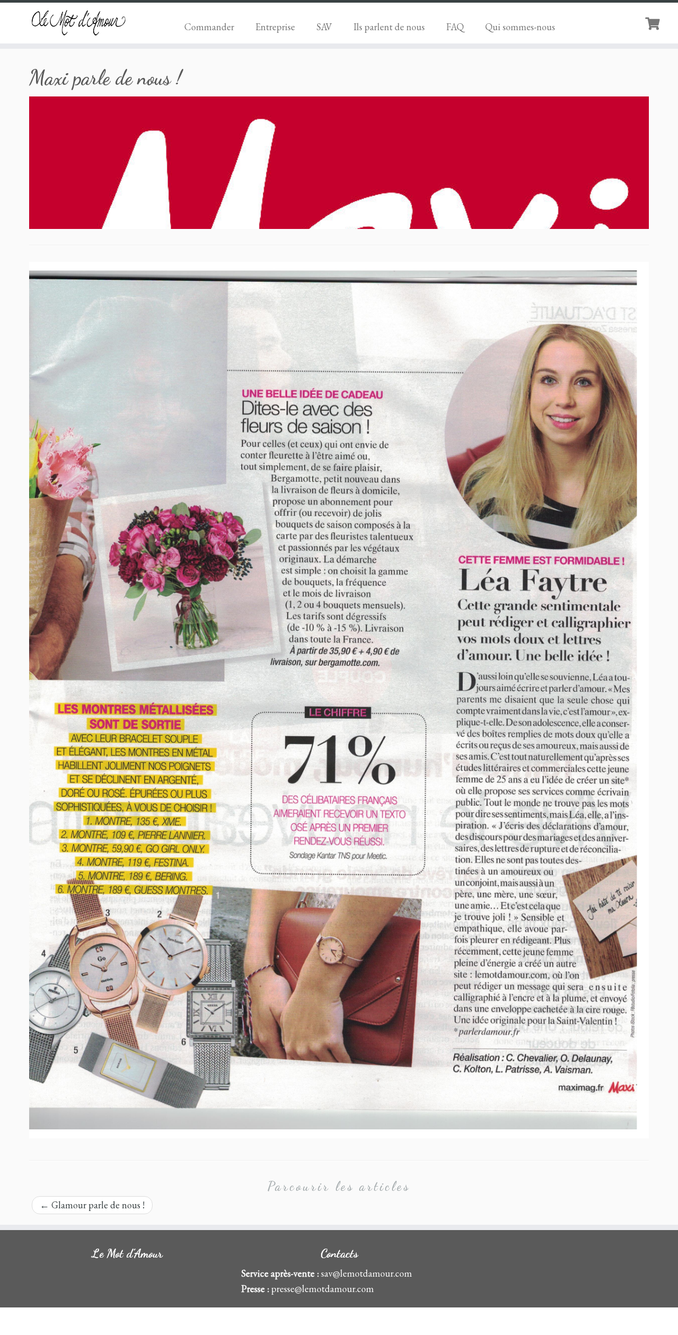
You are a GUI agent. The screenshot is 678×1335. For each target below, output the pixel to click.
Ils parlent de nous (389, 27)
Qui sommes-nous (520, 27)
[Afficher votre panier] (653, 22)
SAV (324, 27)
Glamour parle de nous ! (92, 1205)
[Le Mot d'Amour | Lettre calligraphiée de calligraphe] (78, 22)
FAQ (455, 27)
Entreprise (275, 27)
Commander (209, 27)
